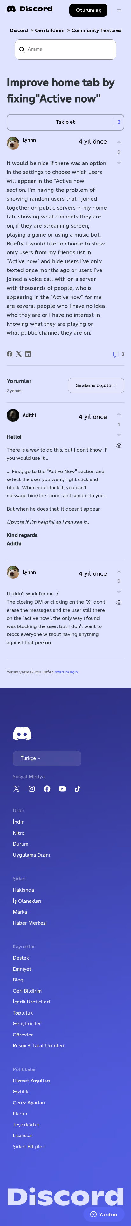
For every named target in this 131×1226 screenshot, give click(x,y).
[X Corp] (19, 354)
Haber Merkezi (30, 923)
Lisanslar (22, 1135)
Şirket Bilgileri (29, 1146)
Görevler (23, 1034)
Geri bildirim (50, 30)
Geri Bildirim (27, 991)
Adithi (29, 415)
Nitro (18, 833)
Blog (18, 979)
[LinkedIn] (28, 354)
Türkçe (29, 758)
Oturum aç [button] (88, 10)
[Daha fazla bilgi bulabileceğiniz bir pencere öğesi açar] (104, 1215)
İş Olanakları (27, 901)
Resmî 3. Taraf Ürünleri (38, 1045)
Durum (20, 844)
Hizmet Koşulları (31, 1080)
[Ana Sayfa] (29, 11)
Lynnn (29, 140)
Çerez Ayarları (29, 1102)
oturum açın (66, 672)
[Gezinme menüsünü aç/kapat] (119, 10)
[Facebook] (9, 354)
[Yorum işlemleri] (118, 445)
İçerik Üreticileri (31, 1001)
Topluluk (23, 1012)
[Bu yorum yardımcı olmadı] (118, 434)
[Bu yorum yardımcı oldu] (118, 414)
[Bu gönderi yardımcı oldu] (118, 142)
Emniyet (22, 969)
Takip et (65, 121)
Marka (20, 911)
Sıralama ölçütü (94, 385)
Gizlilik (20, 1091)
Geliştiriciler (27, 1023)
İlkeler (20, 1113)
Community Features (96, 30)
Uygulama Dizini (31, 855)
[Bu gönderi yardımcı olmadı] (118, 162)
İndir (18, 822)
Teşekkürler (26, 1124)
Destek (21, 958)
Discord (19, 30)
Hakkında (23, 890)
